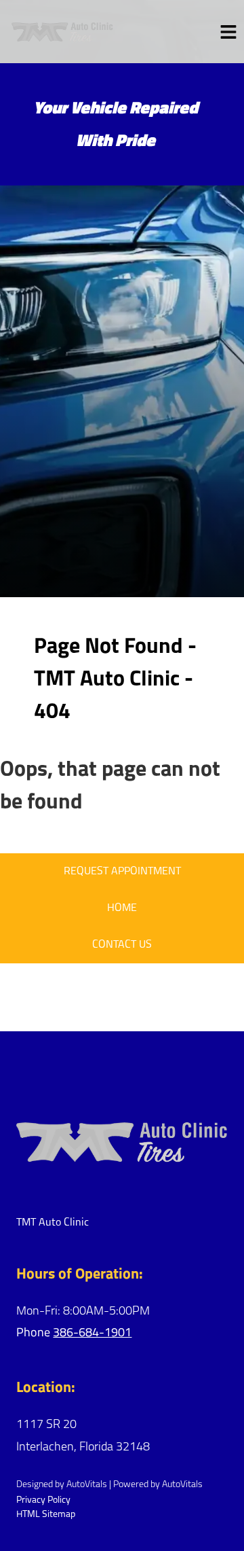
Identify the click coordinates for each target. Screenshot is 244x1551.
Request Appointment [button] (122, 871)
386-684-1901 (92, 1333)
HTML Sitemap (45, 1515)
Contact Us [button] (122, 945)
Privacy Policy (43, 1500)
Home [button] (122, 908)
